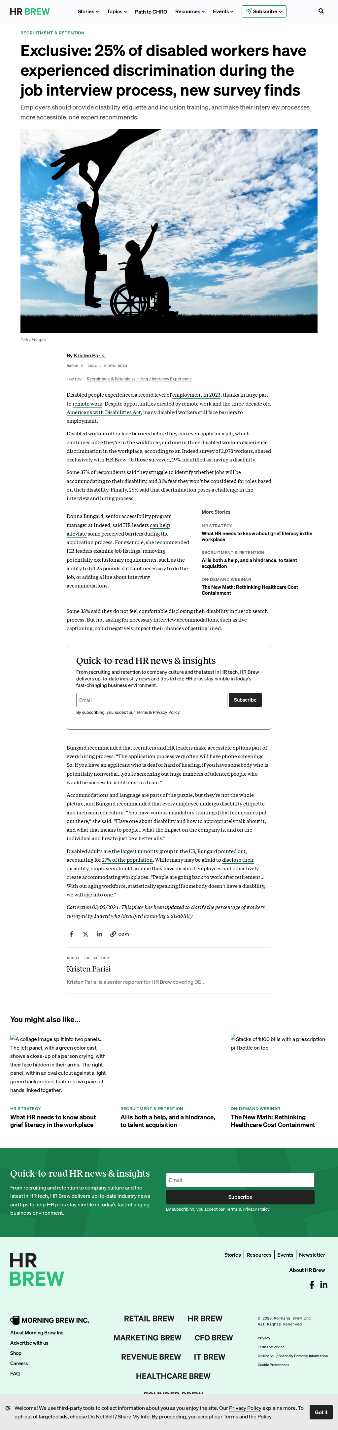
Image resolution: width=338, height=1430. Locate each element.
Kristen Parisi (90, 355)
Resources (187, 11)
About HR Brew (307, 1269)
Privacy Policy (245, 1407)
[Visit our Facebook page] (312, 1285)
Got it (321, 1411)
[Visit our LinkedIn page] (324, 1285)
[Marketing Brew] (148, 1338)
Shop (15, 1353)
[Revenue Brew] (151, 1357)
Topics (114, 11)
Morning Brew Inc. (293, 1318)
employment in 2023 (196, 394)
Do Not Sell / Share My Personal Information (293, 1356)
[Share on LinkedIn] (99, 934)
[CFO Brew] (214, 1338)
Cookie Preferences (273, 1365)
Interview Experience (172, 378)
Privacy (264, 1338)
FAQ (15, 1373)
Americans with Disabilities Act (104, 411)
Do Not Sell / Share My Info (119, 1416)
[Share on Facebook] (72, 934)
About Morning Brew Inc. (37, 1332)
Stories (86, 11)
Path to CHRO (151, 11)
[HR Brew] (205, 1319)
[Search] (321, 11)
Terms (230, 1416)
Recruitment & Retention (110, 378)
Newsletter (312, 1254)
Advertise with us (29, 1342)
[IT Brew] (209, 1357)
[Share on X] (85, 934)
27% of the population (127, 859)
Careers (19, 1363)
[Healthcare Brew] (173, 1376)
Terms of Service (271, 1347)
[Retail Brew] (149, 1319)
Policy (264, 1416)
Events (221, 11)
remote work (87, 403)
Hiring (142, 378)
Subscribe (245, 699)
